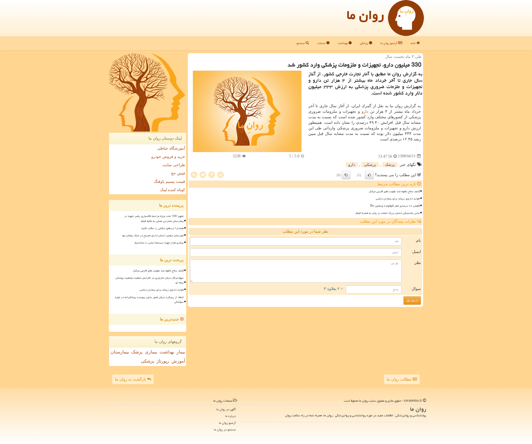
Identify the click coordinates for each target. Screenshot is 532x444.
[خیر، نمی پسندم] (346, 175)
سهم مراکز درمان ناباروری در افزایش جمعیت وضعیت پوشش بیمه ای (150, 280)
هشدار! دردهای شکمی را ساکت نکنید (162, 228)
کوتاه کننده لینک (172, 190)
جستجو (301, 43)
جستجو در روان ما (225, 429)
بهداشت (343, 43)
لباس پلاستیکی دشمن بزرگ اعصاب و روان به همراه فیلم (388, 213)
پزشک (136, 352)
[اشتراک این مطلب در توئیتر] (203, 174)
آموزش (178, 361)
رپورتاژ (163, 361)
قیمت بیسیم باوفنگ (169, 181)
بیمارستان (120, 352)
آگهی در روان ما (226, 409)
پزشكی (370, 165)
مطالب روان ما (400, 379)
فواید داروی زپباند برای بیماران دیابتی (398, 198)
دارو (365, 111)
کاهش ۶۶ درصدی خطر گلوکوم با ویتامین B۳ (395, 206)
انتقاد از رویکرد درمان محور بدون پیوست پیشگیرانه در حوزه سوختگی (149, 299)
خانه (413, 43)
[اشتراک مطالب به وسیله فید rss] (194, 174)
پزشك (390, 165)
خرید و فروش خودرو (168, 157)
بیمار (181, 352)
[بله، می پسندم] (369, 175)
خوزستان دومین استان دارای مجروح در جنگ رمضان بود (153, 235)
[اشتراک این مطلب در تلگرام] (220, 174)
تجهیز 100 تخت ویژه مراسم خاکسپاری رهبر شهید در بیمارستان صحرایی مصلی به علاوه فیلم (154, 218)
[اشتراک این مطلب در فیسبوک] (212, 174)
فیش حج (178, 173)
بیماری (151, 352)
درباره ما (230, 416)
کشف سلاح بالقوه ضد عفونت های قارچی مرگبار (394, 191)
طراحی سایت (173, 165)
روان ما (365, 15)
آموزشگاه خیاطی (171, 148)
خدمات (321, 43)
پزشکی (364, 43)
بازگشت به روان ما (131, 379)
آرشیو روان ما (389, 43)
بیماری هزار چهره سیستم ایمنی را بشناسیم (159, 242)
